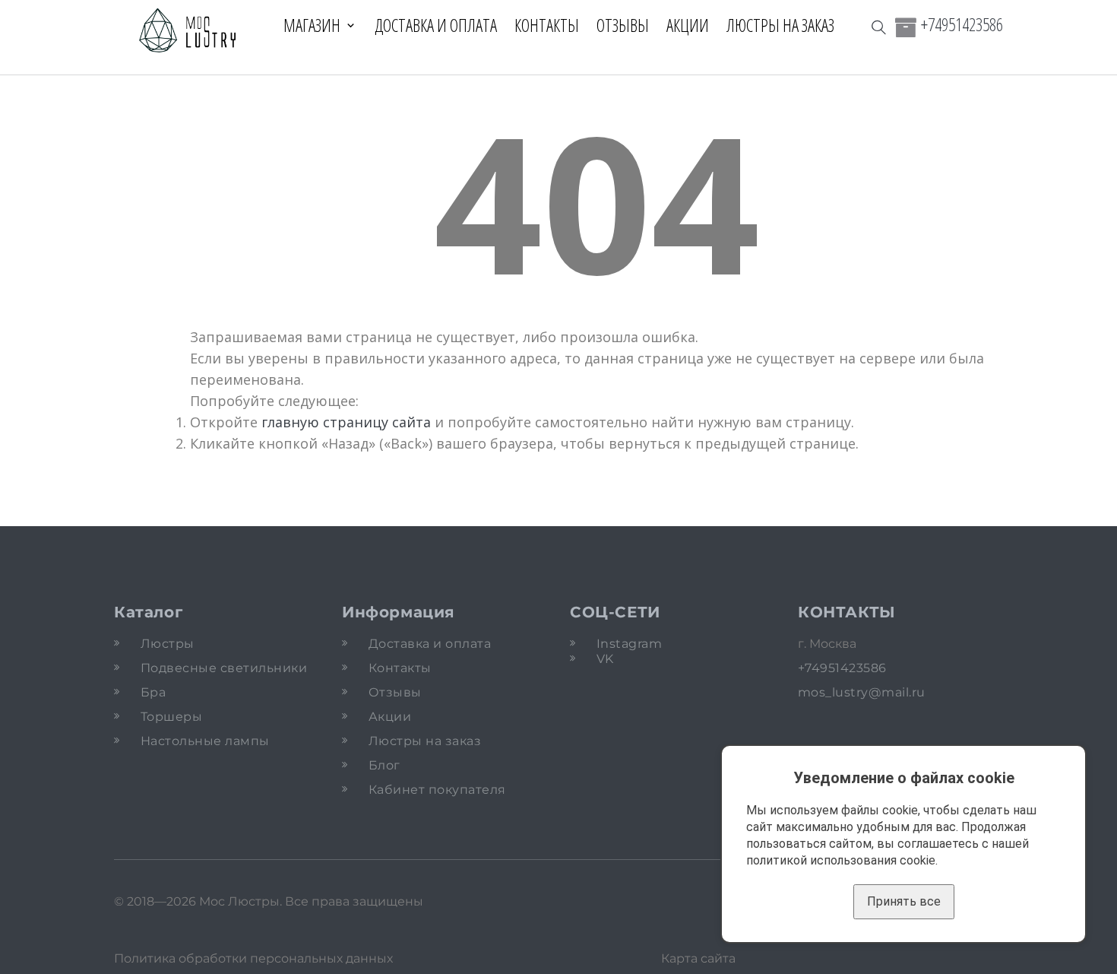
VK (605, 659)
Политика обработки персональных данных (253, 958)
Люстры (168, 643)
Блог (384, 765)
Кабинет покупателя (437, 789)
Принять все (904, 901)
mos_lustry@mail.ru (862, 692)
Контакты (546, 25)
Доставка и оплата (436, 25)
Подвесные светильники (224, 668)
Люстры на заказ (780, 25)
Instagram (629, 643)
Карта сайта (698, 958)
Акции (687, 25)
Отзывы (622, 25)
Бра (153, 692)
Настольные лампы (205, 741)
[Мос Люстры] (188, 31)
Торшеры (171, 716)
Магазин (311, 25)
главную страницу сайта (346, 422)
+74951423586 (962, 24)
